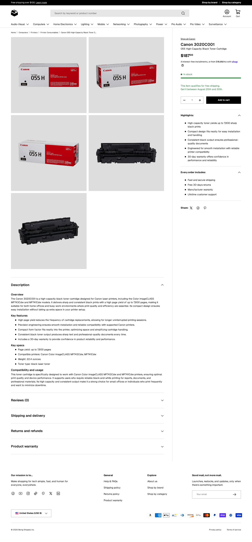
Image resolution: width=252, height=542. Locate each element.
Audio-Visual (18, 24)
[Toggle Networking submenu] (128, 24)
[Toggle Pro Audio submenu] (185, 24)
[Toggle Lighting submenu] (92, 24)
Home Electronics (63, 24)
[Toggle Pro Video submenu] (203, 24)
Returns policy (111, 494)
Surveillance (216, 24)
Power (159, 24)
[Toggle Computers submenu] (48, 24)
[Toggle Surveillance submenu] (225, 24)
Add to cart (224, 100)
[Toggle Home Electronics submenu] (75, 24)
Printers (34, 32)
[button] (238, 13)
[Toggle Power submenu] (166, 24)
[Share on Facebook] (198, 208)
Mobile (101, 24)
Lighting (85, 24)
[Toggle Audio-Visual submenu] (28, 24)
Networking (119, 24)
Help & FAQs (110, 481)
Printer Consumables (49, 32)
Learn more (41, 2)
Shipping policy (112, 487)
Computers (39, 24)
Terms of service (234, 529)
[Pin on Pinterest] (204, 208)
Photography (141, 24)
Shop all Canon (188, 39)
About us (152, 481)
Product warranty (113, 500)
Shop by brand (209, 2)
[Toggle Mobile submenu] (108, 24)
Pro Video (195, 24)
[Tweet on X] (191, 208)
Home (13, 32)
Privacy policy (215, 529)
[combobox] (119, 13)
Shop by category (231, 2)
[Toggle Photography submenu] (151, 24)
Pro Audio (176, 24)
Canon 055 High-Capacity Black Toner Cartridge (79, 32)
